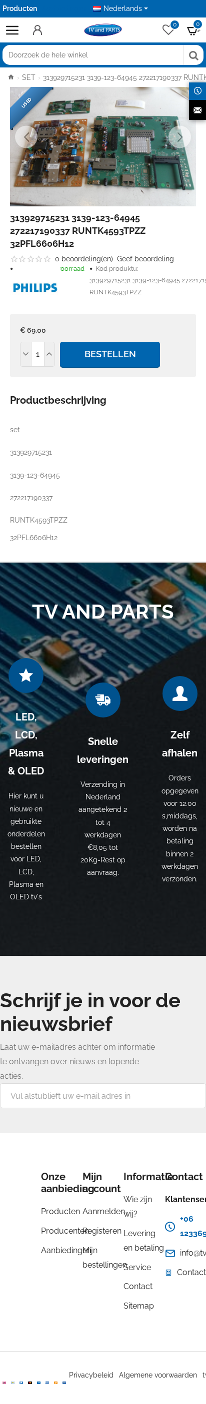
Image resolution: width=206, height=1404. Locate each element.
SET (29, 77)
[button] (26, 136)
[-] (26, 354)
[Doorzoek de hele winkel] (194, 55)
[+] (49, 354)
